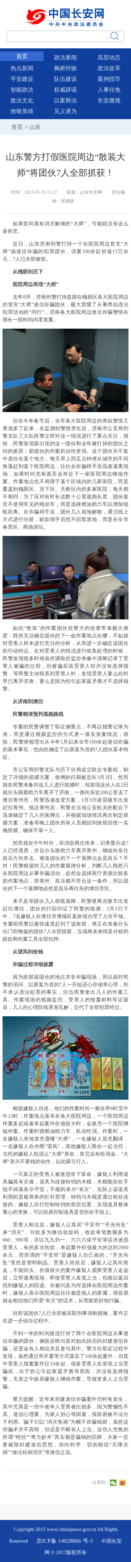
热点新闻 (21, 68)
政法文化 (21, 100)
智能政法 (21, 90)
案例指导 (109, 79)
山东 (35, 127)
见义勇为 (65, 111)
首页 (22, 56)
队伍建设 (65, 79)
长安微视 (109, 100)
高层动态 (109, 57)
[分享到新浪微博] (123, 1483)
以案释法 (65, 100)
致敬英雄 (21, 111)
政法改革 (109, 68)
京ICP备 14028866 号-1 (65, 1541)
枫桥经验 (65, 68)
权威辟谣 (65, 90)
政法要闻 (65, 57)
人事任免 (109, 90)
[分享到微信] (114, 1483)
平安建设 (21, 79)
